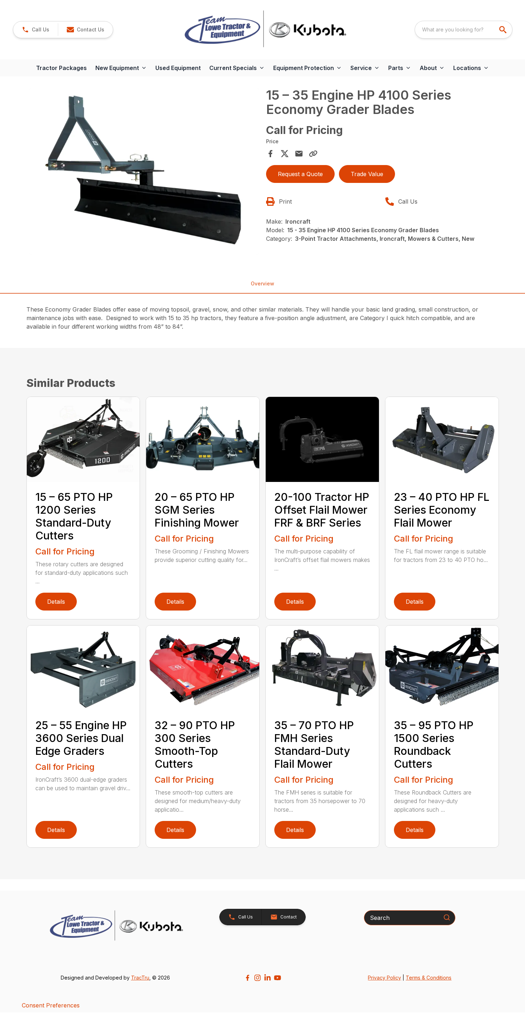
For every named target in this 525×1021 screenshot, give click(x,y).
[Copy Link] (313, 153)
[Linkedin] (267, 977)
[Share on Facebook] (270, 153)
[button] (35, 29)
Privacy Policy (384, 978)
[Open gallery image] (144, 171)
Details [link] (56, 601)
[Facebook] (247, 977)
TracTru (140, 978)
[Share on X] (284, 153)
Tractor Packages (61, 67)
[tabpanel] (144, 172)
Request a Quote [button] (300, 174)
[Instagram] (257, 977)
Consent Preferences (51, 1005)
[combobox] (463, 29)
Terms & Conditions (428, 978)
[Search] (446, 917)
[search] (503, 29)
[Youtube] (277, 977)
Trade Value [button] (367, 174)
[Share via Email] (299, 153)
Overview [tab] (262, 283)
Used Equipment (178, 67)
